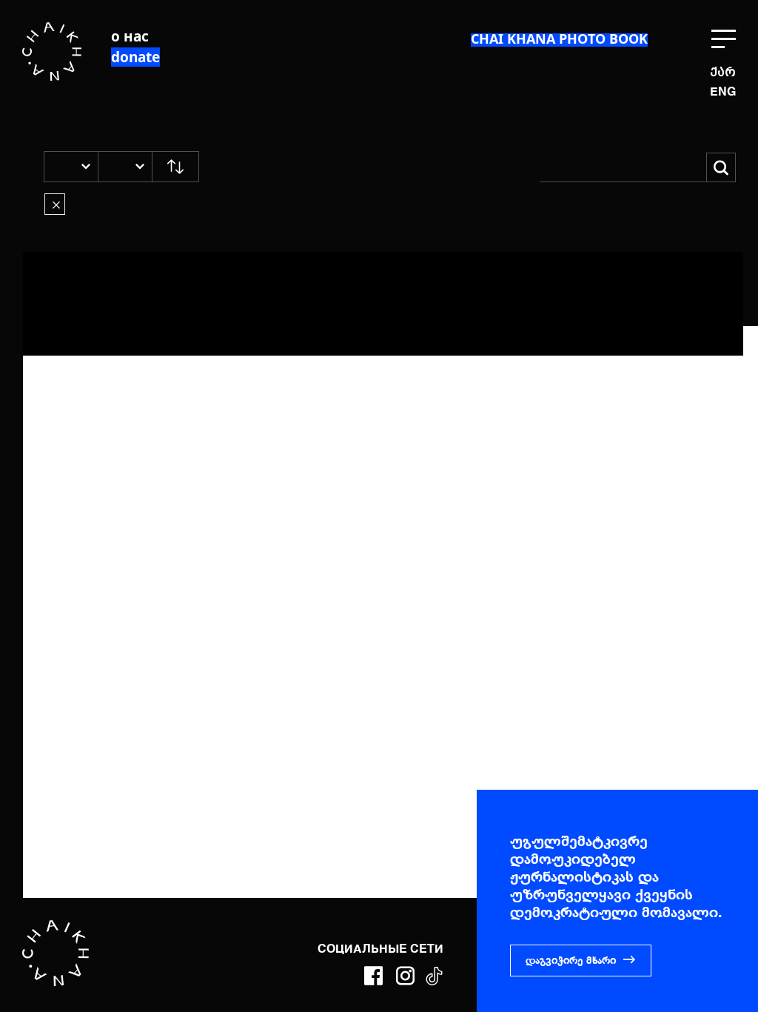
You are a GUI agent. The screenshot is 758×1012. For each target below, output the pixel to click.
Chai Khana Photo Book (559, 38)
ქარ (723, 72)
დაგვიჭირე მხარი (571, 961)
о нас (130, 36)
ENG (723, 93)
